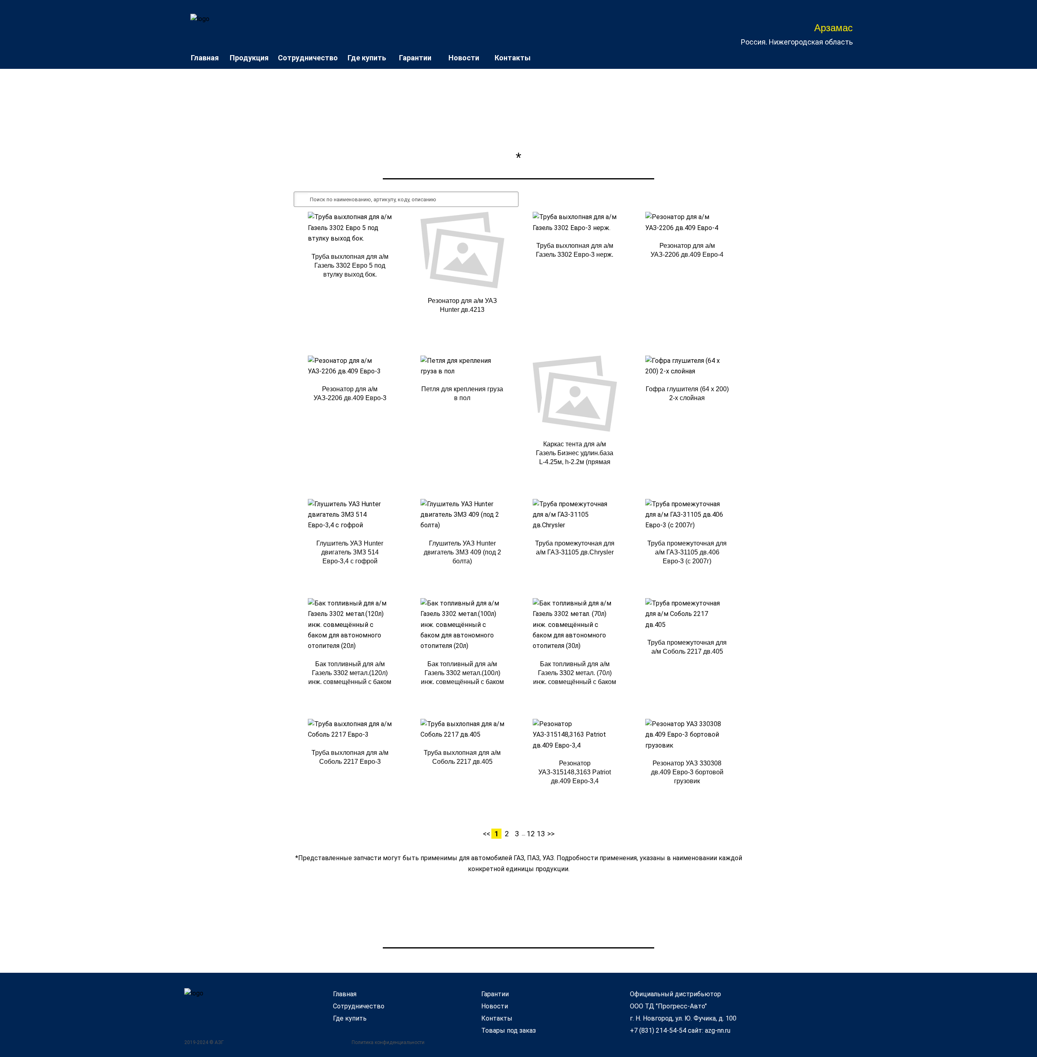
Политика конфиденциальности (388, 1042)
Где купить (367, 57)
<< (486, 833)
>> (551, 833)
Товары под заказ (508, 1030)
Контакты (513, 57)
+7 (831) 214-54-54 (658, 1030)
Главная (205, 57)
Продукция (249, 57)
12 (531, 833)
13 (541, 833)
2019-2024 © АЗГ (204, 1042)
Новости (463, 57)
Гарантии (415, 57)
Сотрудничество (308, 57)
